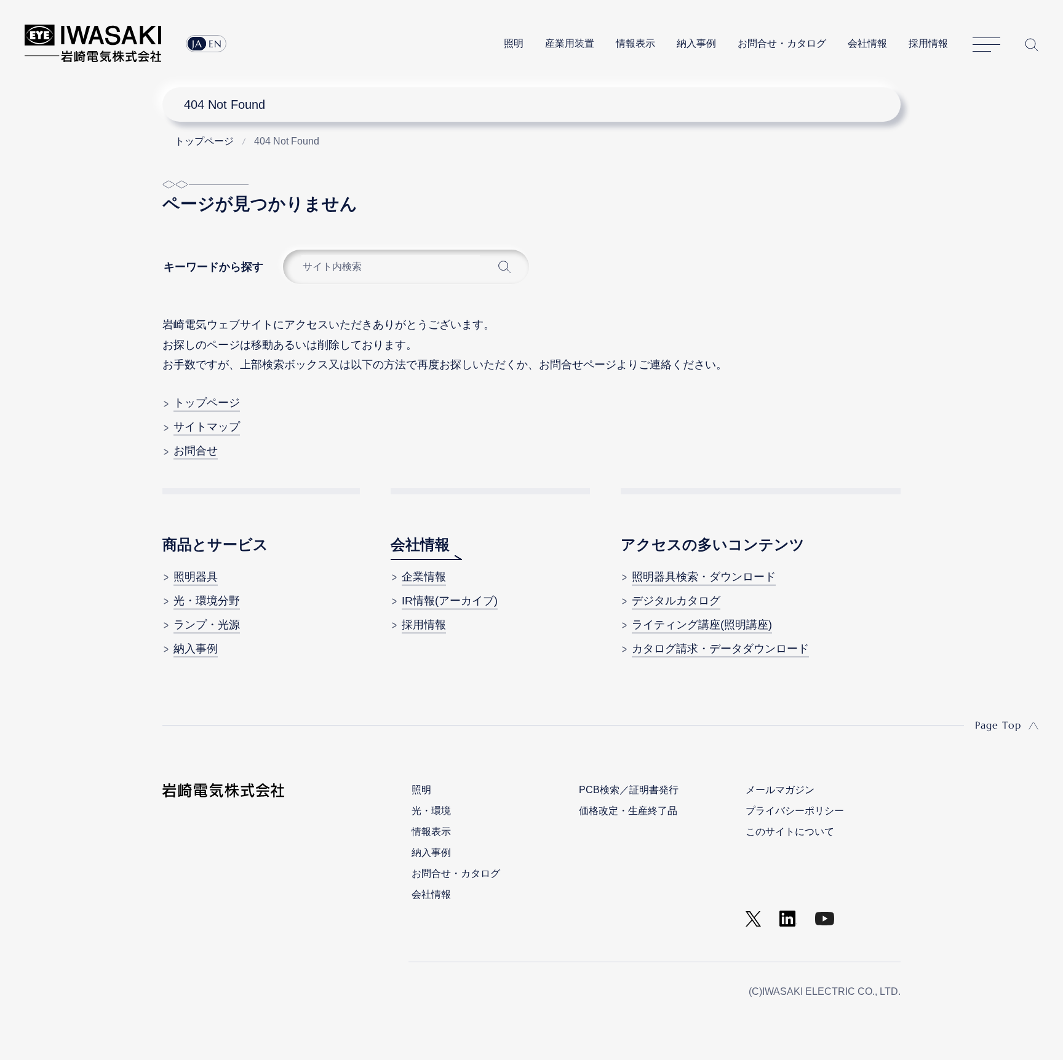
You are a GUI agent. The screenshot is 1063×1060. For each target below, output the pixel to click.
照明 (514, 43)
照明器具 (195, 577)
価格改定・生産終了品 (628, 810)
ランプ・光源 (206, 625)
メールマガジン (780, 790)
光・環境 (431, 810)
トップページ (206, 403)
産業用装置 (569, 43)
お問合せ (195, 451)
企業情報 (424, 577)
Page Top (998, 725)
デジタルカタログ (676, 601)
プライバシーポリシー (795, 810)
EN (215, 44)
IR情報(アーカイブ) (450, 601)
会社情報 (867, 43)
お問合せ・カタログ (782, 43)
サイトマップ (986, 45)
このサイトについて (790, 831)
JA (197, 44)
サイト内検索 (1031, 44)
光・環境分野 (206, 601)
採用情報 (928, 43)
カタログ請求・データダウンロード (720, 649)
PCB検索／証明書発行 (629, 790)
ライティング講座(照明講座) (702, 625)
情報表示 (635, 43)
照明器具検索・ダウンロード (704, 577)
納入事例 (696, 43)
